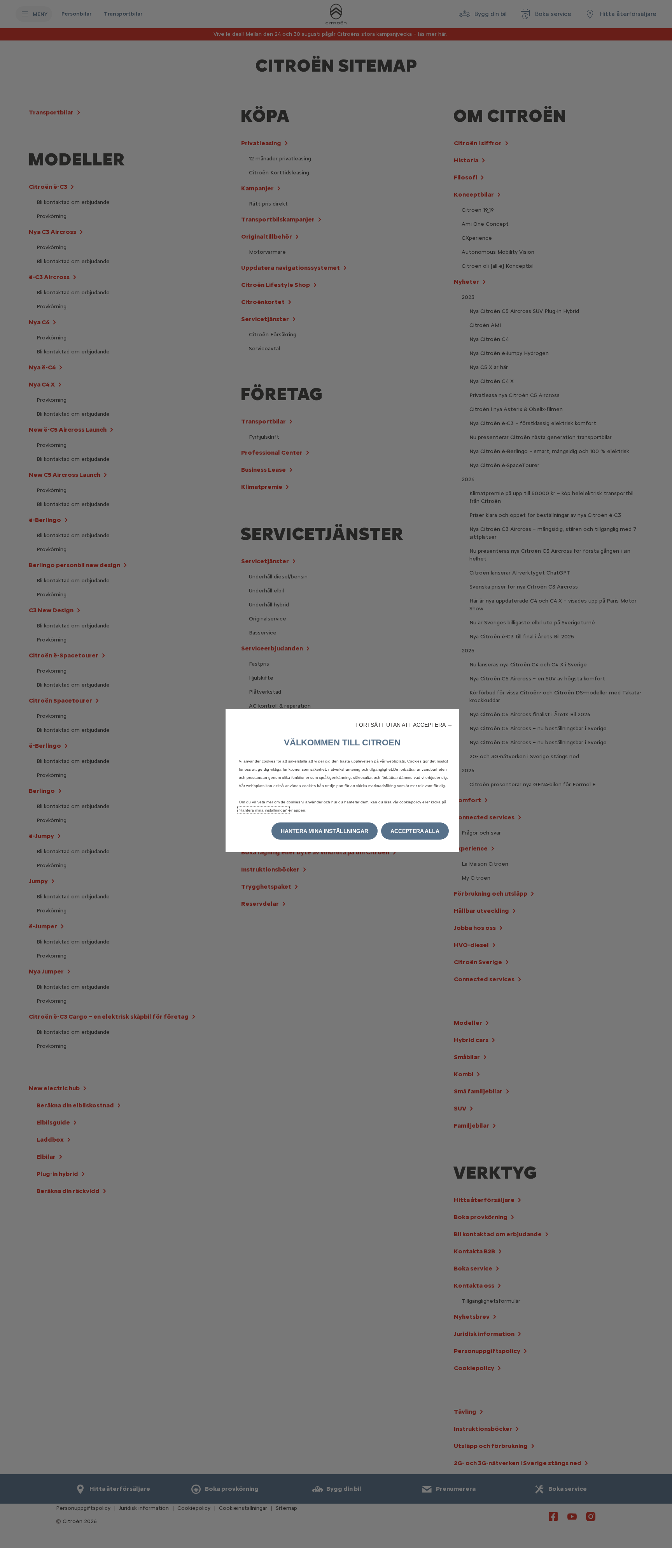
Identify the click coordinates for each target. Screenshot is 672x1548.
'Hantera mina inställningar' (263, 810)
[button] (404, 725)
